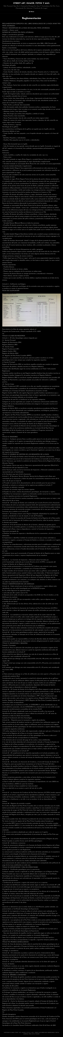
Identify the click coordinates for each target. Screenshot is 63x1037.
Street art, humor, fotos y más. (31, 3)
